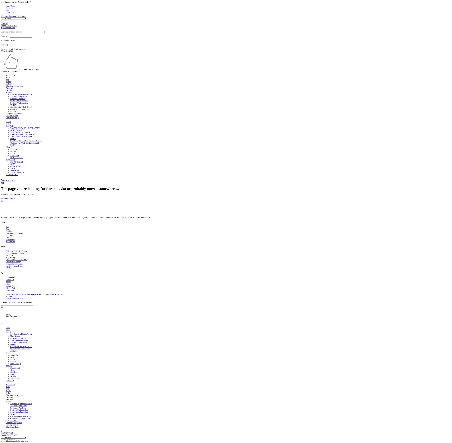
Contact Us (10, 12)
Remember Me (9, 41)
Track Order (10, 6)
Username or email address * (11, 32)
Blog (7, 10)
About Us (9, 8)
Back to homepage (8, 198)
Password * (5, 36)
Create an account (20, 49)
